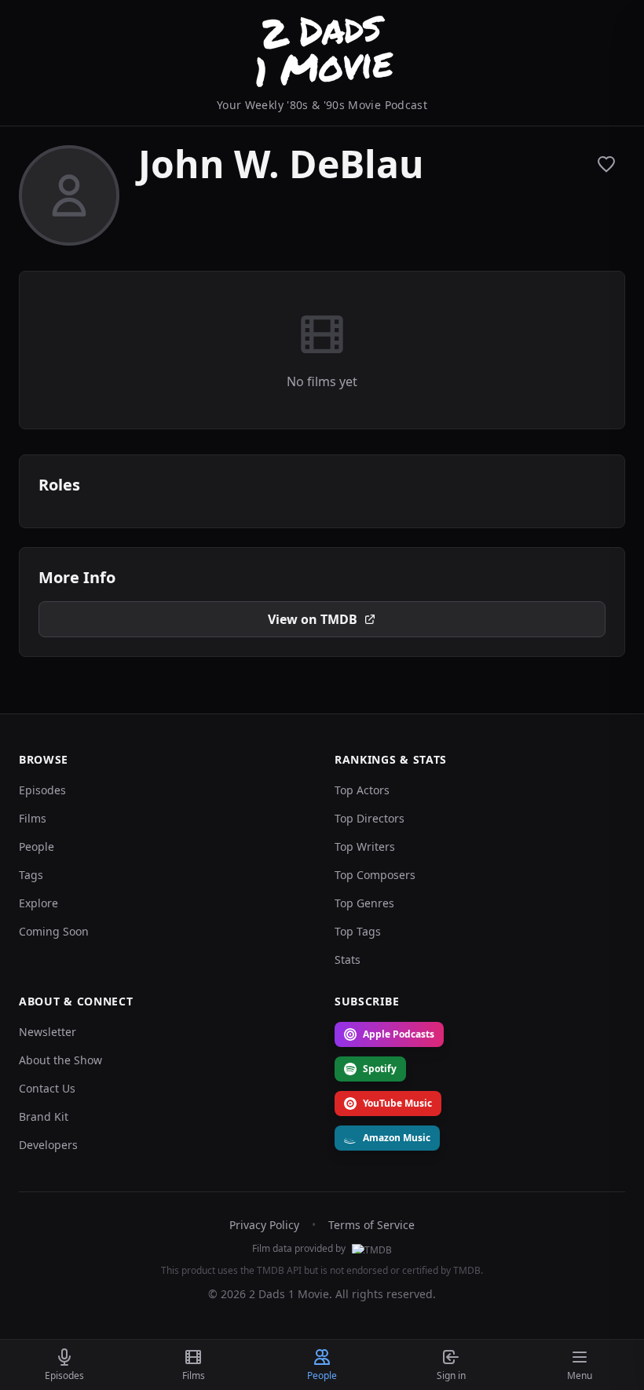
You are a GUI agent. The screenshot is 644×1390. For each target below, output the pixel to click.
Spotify (380, 1068)
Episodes (42, 790)
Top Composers (375, 874)
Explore (38, 903)
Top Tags (358, 931)
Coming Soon (54, 931)
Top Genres (364, 903)
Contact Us (47, 1088)
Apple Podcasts (398, 1034)
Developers (48, 1144)
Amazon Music (396, 1137)
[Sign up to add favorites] (606, 164)
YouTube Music (397, 1103)
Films (32, 818)
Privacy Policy (264, 1224)
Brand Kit (43, 1116)
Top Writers (365, 846)
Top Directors (369, 818)
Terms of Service (371, 1224)
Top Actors (362, 790)
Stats (347, 959)
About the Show (60, 1060)
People (36, 846)
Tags (31, 874)
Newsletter (47, 1031)
